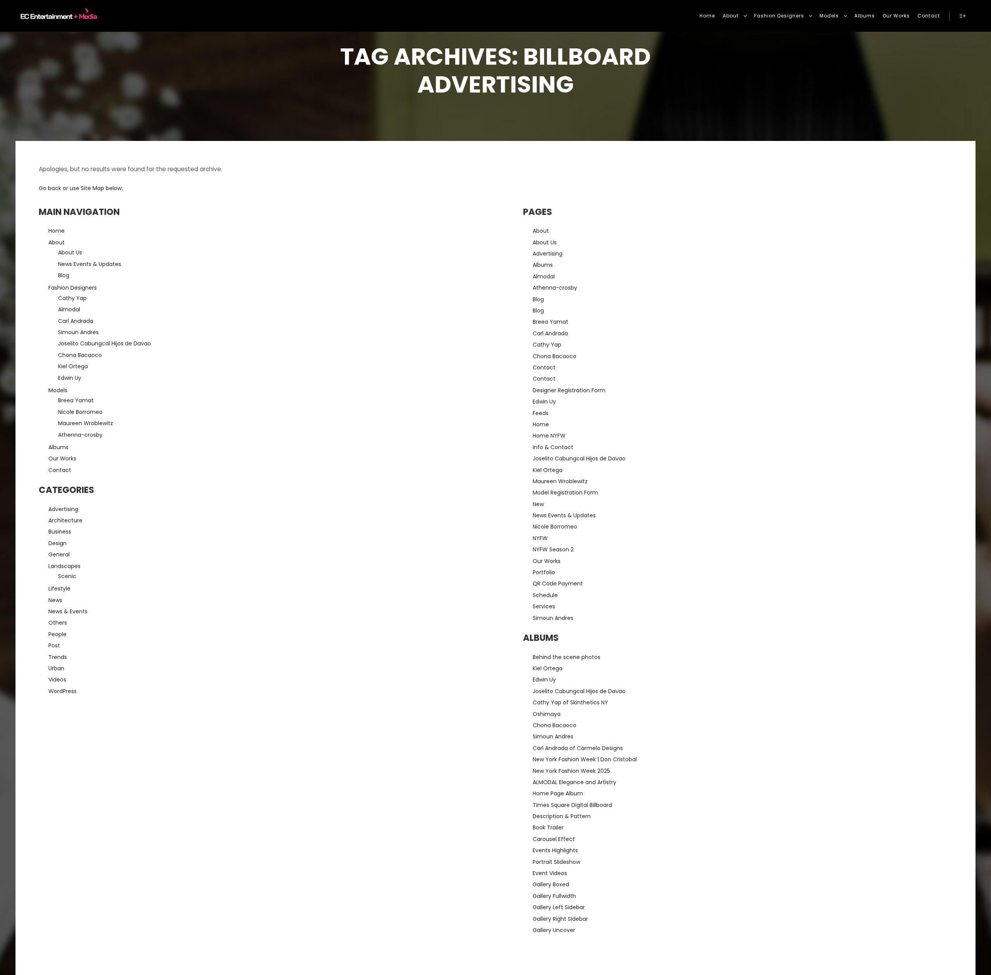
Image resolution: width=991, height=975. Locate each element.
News (55, 600)
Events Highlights (555, 850)
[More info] (963, 16)
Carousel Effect (554, 839)
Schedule (545, 595)
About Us (70, 252)
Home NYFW (549, 435)
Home (56, 231)
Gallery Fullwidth (554, 896)
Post (54, 645)
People (57, 634)
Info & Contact (553, 447)
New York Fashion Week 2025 (571, 771)
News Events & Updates (89, 264)
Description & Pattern (562, 816)
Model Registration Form (565, 492)
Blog (63, 275)
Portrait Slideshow (556, 862)
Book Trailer (548, 827)
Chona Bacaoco (80, 355)
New (538, 504)
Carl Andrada (75, 321)
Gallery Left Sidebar (559, 907)
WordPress (62, 691)
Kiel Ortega (73, 366)
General (59, 554)
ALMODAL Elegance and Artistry (574, 782)
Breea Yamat (76, 400)
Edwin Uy (69, 378)
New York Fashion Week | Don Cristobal (585, 759)
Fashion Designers (72, 288)
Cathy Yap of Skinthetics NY (570, 702)
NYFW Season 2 (553, 549)
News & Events (67, 611)
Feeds (541, 413)
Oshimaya (547, 714)
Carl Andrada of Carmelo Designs (578, 748)
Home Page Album (558, 793)
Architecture (65, 520)
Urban (56, 668)
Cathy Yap (72, 298)
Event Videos (550, 873)
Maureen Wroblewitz (85, 423)
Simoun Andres (78, 332)
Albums (58, 447)
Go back (50, 188)
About (56, 242)
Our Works (62, 458)
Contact (59, 470)
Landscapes (64, 566)
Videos (57, 679)
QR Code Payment (558, 583)
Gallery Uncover (554, 930)
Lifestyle (59, 588)
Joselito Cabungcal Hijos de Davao (104, 343)
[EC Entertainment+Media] (56, 16)
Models (57, 390)
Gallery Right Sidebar (560, 919)
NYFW (540, 538)
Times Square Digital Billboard (572, 805)
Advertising (63, 509)
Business (59, 532)
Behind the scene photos (566, 657)
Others (57, 623)
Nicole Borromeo (80, 412)
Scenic (67, 576)
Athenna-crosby (80, 435)
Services (544, 606)
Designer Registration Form (569, 390)
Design (57, 543)
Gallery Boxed (551, 884)
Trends (57, 657)
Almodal (69, 309)
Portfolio (544, 572)
